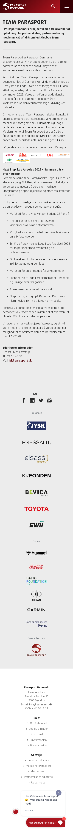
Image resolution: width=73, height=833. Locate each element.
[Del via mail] (49, 400)
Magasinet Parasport (38, 765)
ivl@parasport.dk (20, 360)
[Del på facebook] (23, 400)
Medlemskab (38, 771)
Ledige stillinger (38, 728)
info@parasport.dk (40, 704)
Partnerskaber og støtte (38, 776)
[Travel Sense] (22, 160)
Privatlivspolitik (38, 740)
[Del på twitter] (40, 400)
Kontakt (38, 734)
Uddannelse (38, 782)
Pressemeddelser (38, 760)
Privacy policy (38, 745)
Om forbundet (38, 723)
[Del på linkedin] (32, 400)
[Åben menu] (66, 6)
